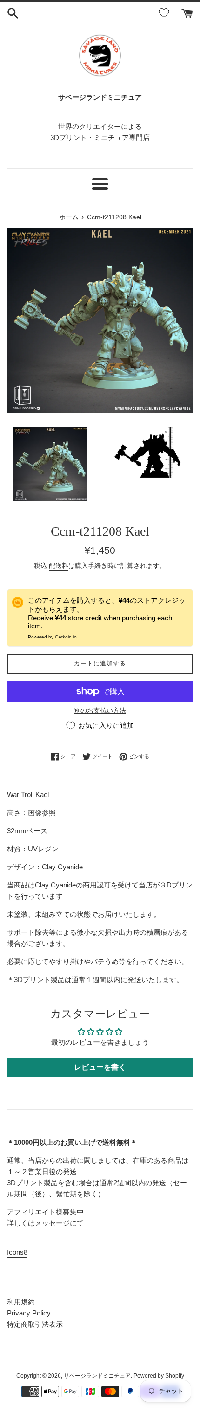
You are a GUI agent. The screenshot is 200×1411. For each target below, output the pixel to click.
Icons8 (17, 1252)
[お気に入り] (165, 13)
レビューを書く (100, 1067)
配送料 (58, 565)
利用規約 (21, 1302)
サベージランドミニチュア (97, 1376)
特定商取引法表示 (35, 1324)
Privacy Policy (29, 1313)
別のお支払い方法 (100, 710)
